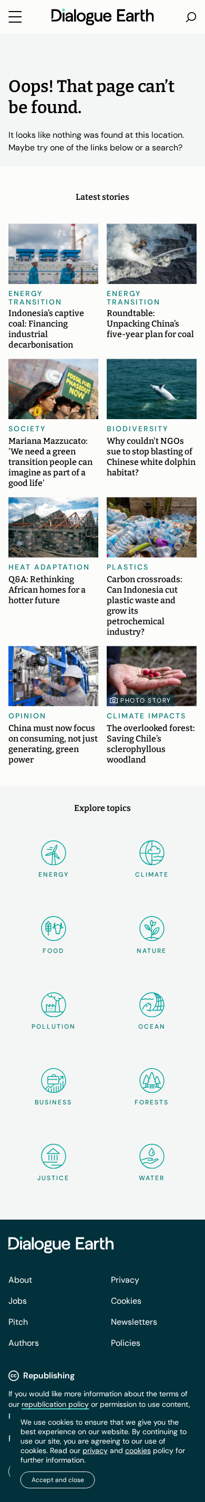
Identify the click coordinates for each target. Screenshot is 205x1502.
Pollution (54, 1026)
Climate (152, 874)
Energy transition (35, 298)
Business (53, 1102)
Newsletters (134, 1321)
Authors (23, 1342)
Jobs (17, 1300)
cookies (138, 1450)
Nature (152, 951)
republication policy (55, 1404)
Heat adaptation (49, 567)
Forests (152, 1102)
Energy (53, 874)
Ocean (152, 1026)
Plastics (128, 567)
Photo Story (145, 700)
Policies (125, 1342)
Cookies (126, 1300)
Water (152, 1178)
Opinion (27, 715)
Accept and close (58, 1480)
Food (53, 951)
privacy (95, 1450)
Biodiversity (138, 428)
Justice (53, 1178)
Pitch (18, 1321)
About (20, 1279)
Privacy (125, 1279)
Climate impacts (146, 715)
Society (27, 428)
